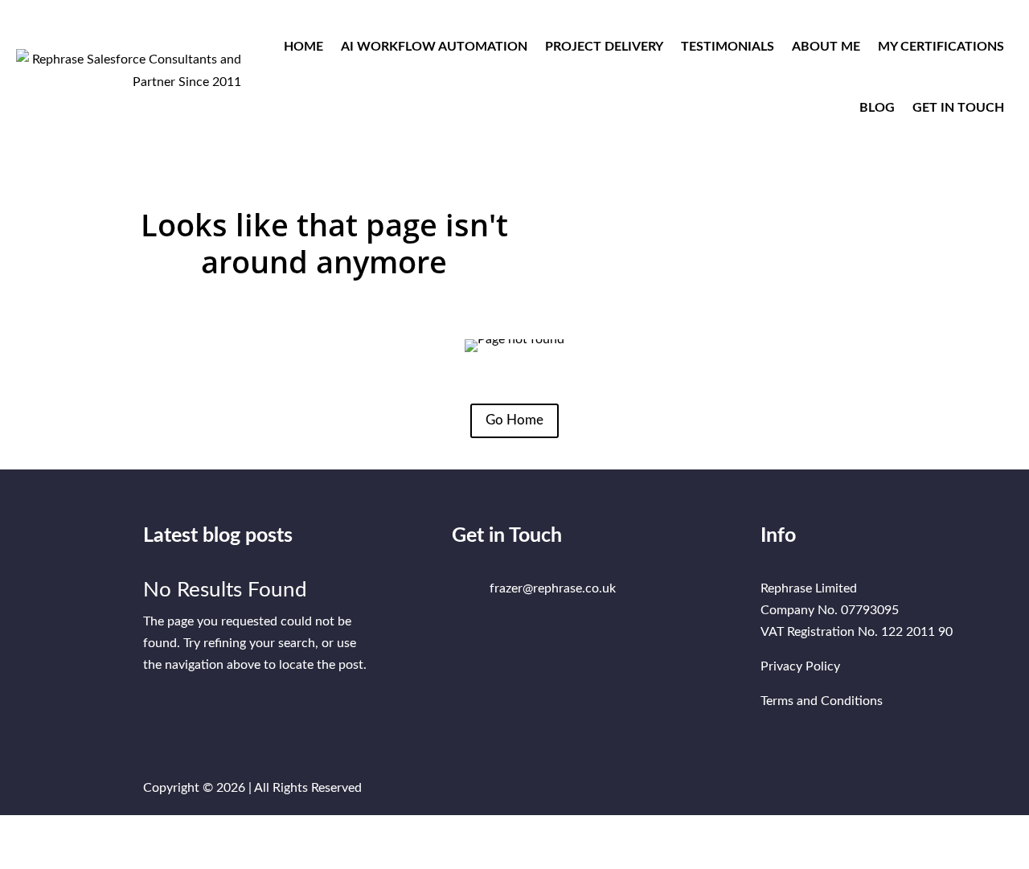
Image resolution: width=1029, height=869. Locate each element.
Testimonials (727, 46)
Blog (877, 107)
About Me (826, 46)
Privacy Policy (800, 666)
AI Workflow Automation (434, 46)
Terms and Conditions (821, 701)
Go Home (514, 420)
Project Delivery (604, 46)
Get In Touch (958, 107)
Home (303, 46)
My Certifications (941, 46)
